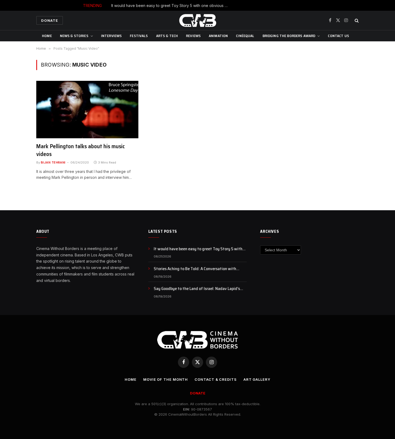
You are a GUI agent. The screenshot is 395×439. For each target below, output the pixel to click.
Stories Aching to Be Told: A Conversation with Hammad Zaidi (195, 269)
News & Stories (74, 36)
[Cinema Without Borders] (197, 20)
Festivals (139, 36)
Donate (49, 20)
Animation (218, 36)
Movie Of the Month (165, 379)
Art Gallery (256, 379)
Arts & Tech (167, 36)
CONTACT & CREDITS (215, 379)
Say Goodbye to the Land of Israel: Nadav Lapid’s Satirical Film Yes (197, 289)
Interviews (111, 36)
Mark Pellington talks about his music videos (80, 150)
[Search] (356, 20)
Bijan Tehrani (53, 162)
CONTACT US (338, 36)
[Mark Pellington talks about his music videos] (87, 109)
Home (47, 36)
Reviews (193, 36)
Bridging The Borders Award (289, 36)
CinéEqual (245, 36)
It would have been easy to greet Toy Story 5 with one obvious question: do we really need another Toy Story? (171, 5)
